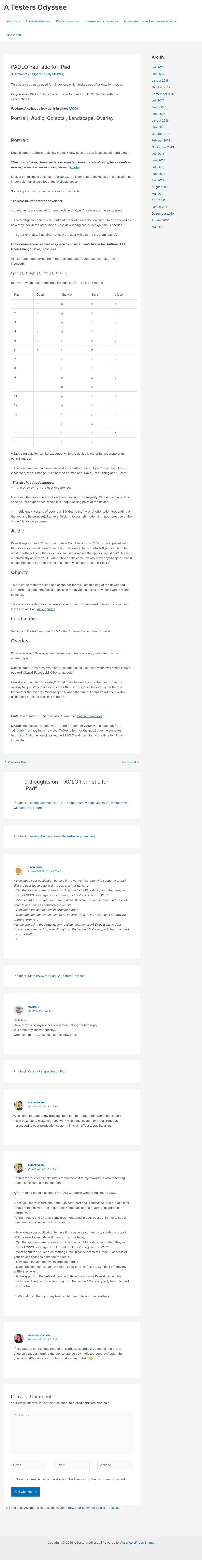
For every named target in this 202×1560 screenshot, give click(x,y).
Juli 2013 (158, 153)
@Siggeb (17, 730)
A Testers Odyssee (35, 7)
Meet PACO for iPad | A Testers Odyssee (56, 976)
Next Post (130, 762)
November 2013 (163, 147)
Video (51, 609)
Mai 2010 (158, 227)
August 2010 (160, 220)
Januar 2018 (160, 80)
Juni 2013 (158, 160)
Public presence (67, 21)
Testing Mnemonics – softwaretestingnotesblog (61, 836)
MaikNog (33, 1006)
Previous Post (15, 762)
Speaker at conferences (101, 21)
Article (41, 609)
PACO (72, 108)
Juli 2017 (158, 100)
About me (13, 21)
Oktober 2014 (161, 134)
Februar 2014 (161, 140)
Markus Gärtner (39, 1335)
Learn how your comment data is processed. (90, 1508)
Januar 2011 (160, 207)
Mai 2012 (158, 180)
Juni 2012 (158, 174)
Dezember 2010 (163, 213)
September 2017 (163, 94)
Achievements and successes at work (150, 21)
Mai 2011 (158, 193)
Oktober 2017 (161, 87)
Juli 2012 (158, 167)
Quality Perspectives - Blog (47, 1071)
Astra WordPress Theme (137, 1542)
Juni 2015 (158, 127)
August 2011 (160, 187)
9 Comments (20, 74)
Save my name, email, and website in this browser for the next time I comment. (71, 1479)
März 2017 (159, 107)
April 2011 (158, 200)
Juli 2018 (158, 74)
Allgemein (38, 74)
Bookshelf (14, 35)
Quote (74, 167)
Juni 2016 (158, 114)
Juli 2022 (158, 67)
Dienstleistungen (38, 21)
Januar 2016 (160, 120)
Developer (35, 867)
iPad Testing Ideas (89, 716)
